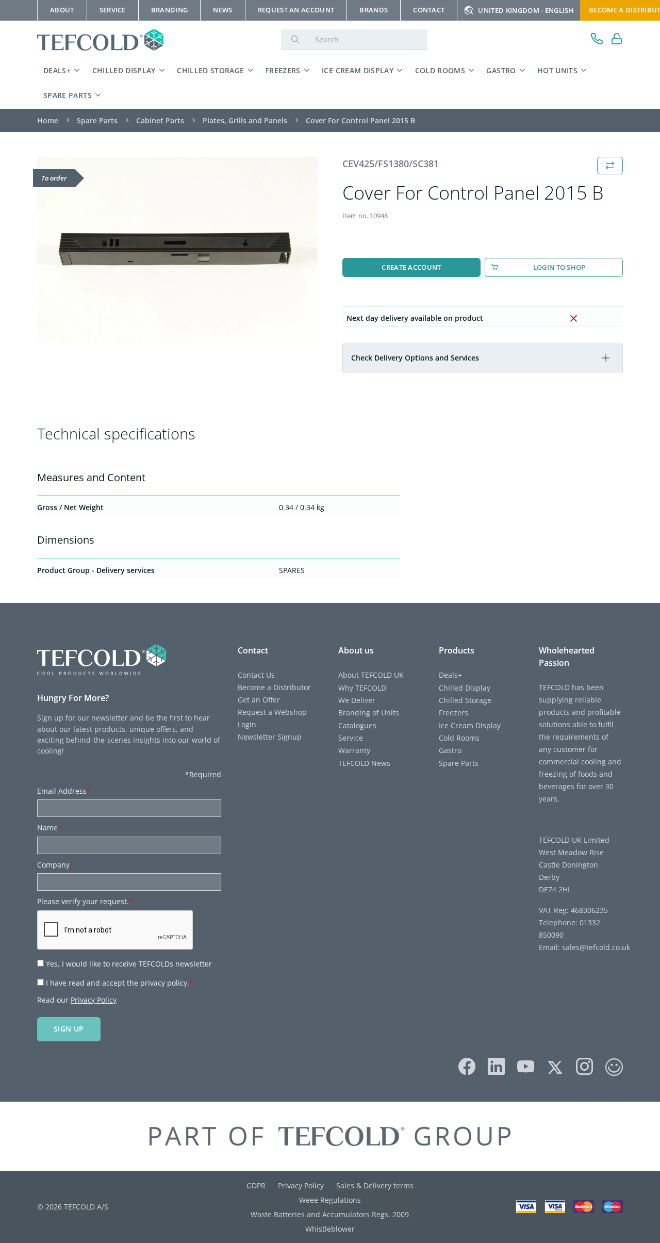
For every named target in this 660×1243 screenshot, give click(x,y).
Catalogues (357, 725)
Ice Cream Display (357, 70)
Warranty (354, 750)
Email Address (64, 791)
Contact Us (256, 675)
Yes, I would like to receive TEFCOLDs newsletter (129, 964)
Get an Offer (259, 700)
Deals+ (57, 70)
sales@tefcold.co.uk (595, 947)
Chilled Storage (210, 70)
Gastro (501, 70)
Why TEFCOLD (362, 688)
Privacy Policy (94, 1000)
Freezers (283, 70)
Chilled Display (124, 70)
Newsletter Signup (270, 737)
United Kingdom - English (526, 10)
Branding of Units (368, 712)
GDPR (256, 1185)
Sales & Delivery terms (375, 1185)
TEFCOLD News (364, 763)
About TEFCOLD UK (371, 675)
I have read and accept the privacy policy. (119, 983)
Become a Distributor (274, 687)
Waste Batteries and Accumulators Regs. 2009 (330, 1214)
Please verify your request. (85, 901)
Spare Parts (67, 95)
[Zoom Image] (177, 250)
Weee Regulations (330, 1200)
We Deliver (356, 700)
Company (55, 865)
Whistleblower (330, 1229)
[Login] (617, 40)
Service (350, 738)
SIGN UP (69, 1029)
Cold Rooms (440, 70)
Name (49, 827)
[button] (606, 358)
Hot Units (557, 70)
